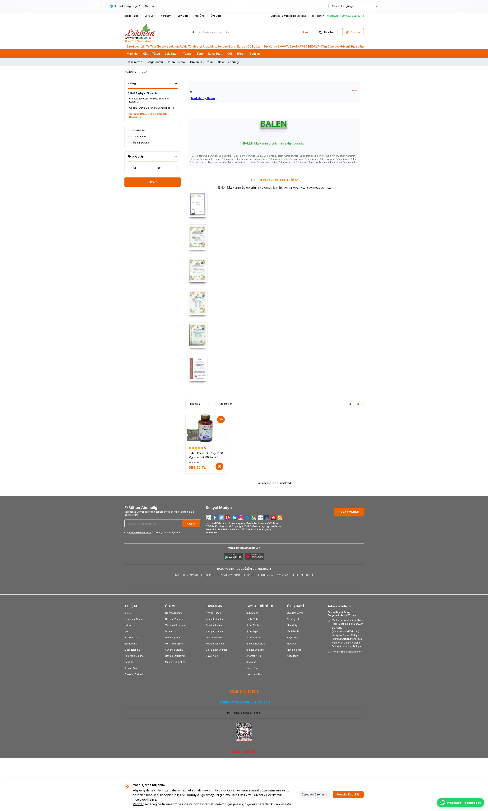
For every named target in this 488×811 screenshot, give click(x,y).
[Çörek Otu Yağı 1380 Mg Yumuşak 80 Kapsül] (206, 428)
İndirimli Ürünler (214, 619)
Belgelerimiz (155, 62)
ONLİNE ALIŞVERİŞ (244, 691)
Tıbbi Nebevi (253, 619)
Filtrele (152, 182)
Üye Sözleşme (295, 613)
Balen (210, 98)
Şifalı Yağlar (252, 631)
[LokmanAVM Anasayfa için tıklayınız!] (202, 91)
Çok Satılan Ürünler (216, 649)
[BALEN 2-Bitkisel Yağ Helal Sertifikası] (274, 302)
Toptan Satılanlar (215, 643)
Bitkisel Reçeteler (256, 643)
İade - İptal (171, 631)
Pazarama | (282, 575)
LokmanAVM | (190, 575)
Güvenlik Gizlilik (174, 649)
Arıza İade (292, 655)
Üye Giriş (292, 625)
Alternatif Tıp (253, 655)
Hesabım (292, 643)
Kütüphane (252, 613)
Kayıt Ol (191, 523)
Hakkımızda (134, 62)
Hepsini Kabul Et (348, 794)
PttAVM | (222, 575)
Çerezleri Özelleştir (314, 794)
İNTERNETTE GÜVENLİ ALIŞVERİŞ (244, 702)
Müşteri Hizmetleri (175, 662)
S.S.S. (127, 613)
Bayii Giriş (292, 637)
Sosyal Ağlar (131, 668)
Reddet (138, 804)
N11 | (177, 575)
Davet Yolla (212, 655)
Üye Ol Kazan (213, 613)
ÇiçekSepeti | (207, 575)
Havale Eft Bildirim (175, 655)
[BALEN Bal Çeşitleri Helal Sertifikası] (274, 237)
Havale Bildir (294, 649)
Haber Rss (252, 668)
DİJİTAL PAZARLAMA (244, 713)
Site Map (251, 662)
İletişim (128, 625)
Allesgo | (307, 575)
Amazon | (234, 575)
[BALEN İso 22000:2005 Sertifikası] (274, 368)
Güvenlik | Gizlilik (201, 62)
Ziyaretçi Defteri (133, 674)
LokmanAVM (244, 751)
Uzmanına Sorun (133, 619)
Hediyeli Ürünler (215, 631)
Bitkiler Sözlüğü (255, 649)
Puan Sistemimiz (215, 637)
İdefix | (295, 575)
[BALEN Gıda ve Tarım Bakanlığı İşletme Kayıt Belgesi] (274, 204)
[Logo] (147, 32)
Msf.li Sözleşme (174, 643)
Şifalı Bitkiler (253, 625)
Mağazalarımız (132, 649)
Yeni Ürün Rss (254, 674)
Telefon (319, 15)
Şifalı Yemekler (254, 637)
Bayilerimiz (130, 643)
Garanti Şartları (173, 637)
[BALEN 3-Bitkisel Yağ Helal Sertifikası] (274, 335)
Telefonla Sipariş (133, 655)
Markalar (197, 98)
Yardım (128, 631)
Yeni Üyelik (293, 619)
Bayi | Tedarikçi (228, 62)
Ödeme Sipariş (173, 613)
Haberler (129, 662)
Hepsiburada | (265, 575)
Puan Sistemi (176, 62)
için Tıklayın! (343, 614)
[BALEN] (354, 90)
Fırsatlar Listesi (214, 625)
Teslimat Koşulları (175, 625)
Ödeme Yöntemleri (175, 619)
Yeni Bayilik (293, 631)
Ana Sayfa (130, 72)
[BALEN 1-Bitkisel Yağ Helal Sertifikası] (274, 269)
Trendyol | (248, 575)
